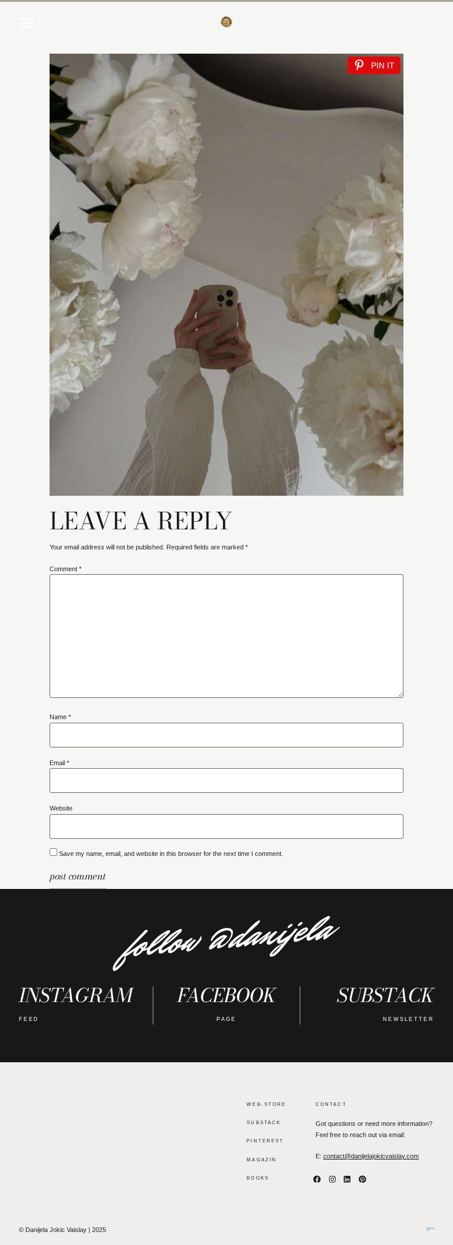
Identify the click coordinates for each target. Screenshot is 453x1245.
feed (29, 1019)
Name (60, 717)
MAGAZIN (262, 1159)
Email (59, 763)
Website (61, 808)
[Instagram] (332, 1179)
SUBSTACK (264, 1122)
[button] (26, 23)
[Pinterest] (362, 1179)
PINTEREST (265, 1141)
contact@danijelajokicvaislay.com (371, 1156)
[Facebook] (317, 1179)
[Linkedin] (347, 1179)
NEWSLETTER (408, 1019)
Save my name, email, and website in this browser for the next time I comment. (171, 854)
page (226, 1019)
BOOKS (258, 1178)
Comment (65, 569)
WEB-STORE (266, 1104)
